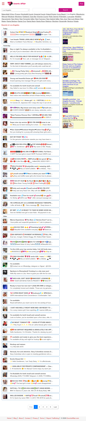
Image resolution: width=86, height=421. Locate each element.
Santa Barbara (12, 21)
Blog (15, 418)
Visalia (76, 21)
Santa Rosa (41, 21)
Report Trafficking (52, 418)
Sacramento (6, 19)
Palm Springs (54, 16)
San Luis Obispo (74, 19)
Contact (27, 418)
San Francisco (40, 19)
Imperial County (40, 14)
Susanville (63, 21)
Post (81, 4)
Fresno (17, 14)
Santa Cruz (22, 21)
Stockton (55, 21)
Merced (4, 16)
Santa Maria (31, 21)
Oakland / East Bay (30, 16)
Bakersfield (5, 14)
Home (9, 418)
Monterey (18, 16)
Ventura (70, 21)
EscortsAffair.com (73, 418)
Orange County (42, 16)
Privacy (35, 418)
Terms (42, 418)
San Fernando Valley (27, 19)
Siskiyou (49, 21)
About (21, 418)
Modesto (11, 16)
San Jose (63, 19)
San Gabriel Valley (53, 19)
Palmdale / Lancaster (66, 16)
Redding (78, 16)
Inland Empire (51, 14)
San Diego (15, 19)
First (30, 407)
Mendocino (80, 14)
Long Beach (61, 14)
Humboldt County (27, 14)
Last (55, 407)
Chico (12, 14)
